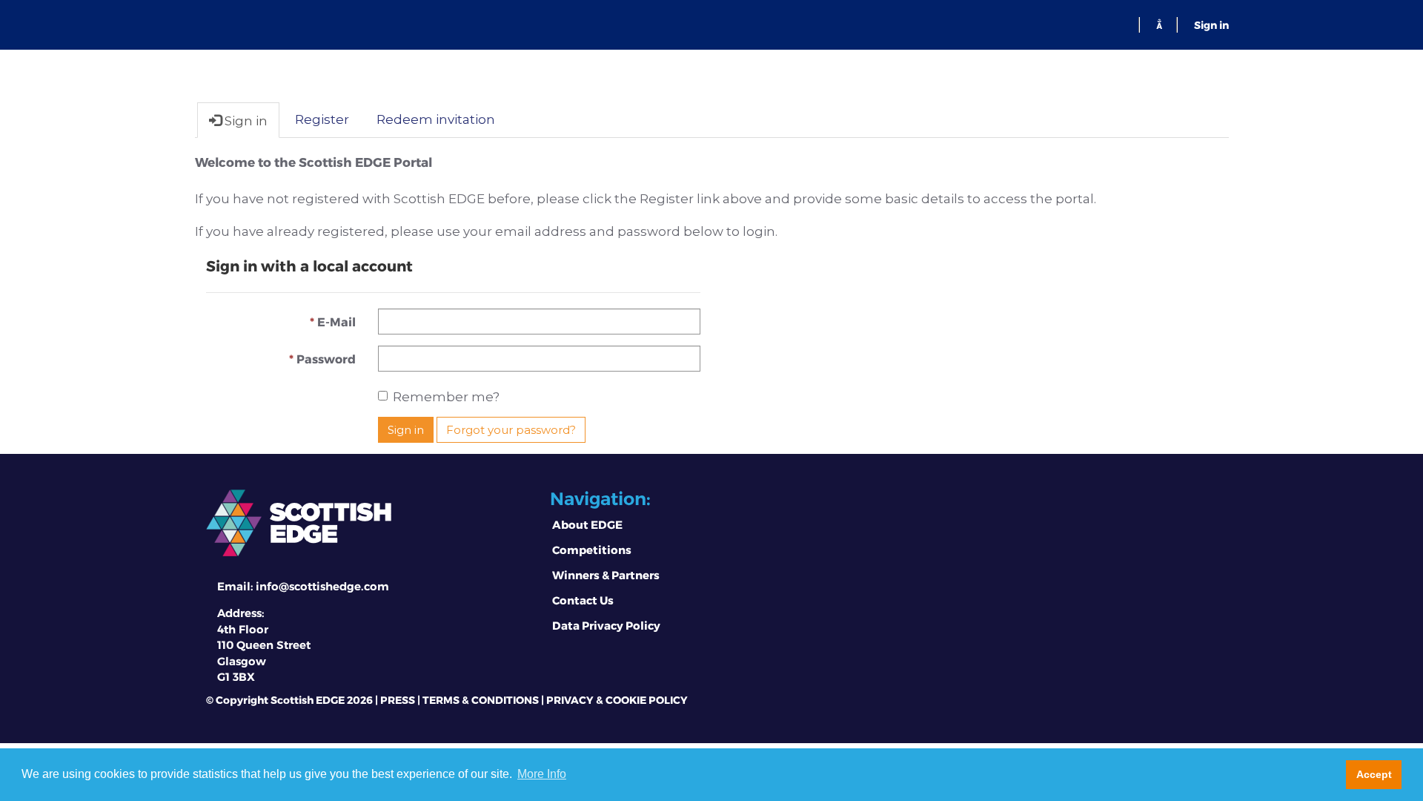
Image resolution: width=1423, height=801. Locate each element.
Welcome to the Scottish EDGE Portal (313, 161)
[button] (1159, 24)
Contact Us (583, 600)
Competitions (591, 549)
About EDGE (587, 524)
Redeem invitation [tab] (436, 119)
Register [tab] (322, 119)
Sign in (1211, 25)
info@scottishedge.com (322, 586)
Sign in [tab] (245, 120)
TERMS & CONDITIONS (480, 699)
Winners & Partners (606, 574)
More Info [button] (541, 774)
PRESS (397, 699)
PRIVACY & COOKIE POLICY (617, 699)
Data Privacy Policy (606, 625)
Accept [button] (1374, 774)
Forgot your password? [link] (511, 430)
